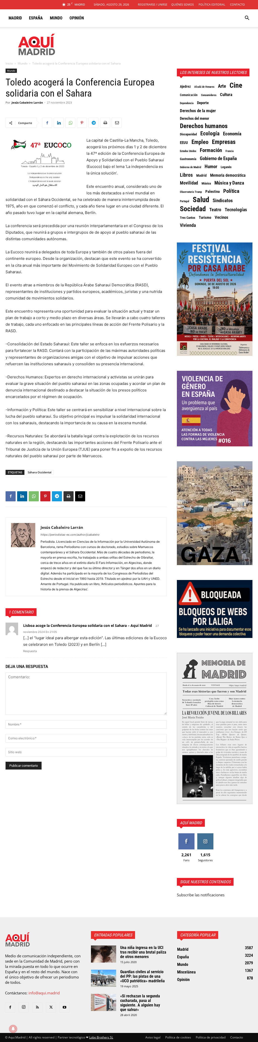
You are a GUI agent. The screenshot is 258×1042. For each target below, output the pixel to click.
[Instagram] (24, 1007)
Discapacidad (188, 134)
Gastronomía (188, 159)
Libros (186, 174)
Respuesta (30, 651)
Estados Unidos (188, 151)
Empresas (224, 141)
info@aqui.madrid (44, 992)
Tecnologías (236, 209)
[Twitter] (51, 1007)
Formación (211, 150)
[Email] (117, 123)
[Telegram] (93, 123)
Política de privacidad (210, 1037)
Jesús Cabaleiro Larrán (27, 102)
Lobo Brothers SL (101, 1037)
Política (231, 191)
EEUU (184, 142)
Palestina (212, 191)
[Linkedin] (59, 123)
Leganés (226, 167)
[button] (247, 18)
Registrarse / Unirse (152, 4)
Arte (222, 86)
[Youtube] (64, 1007)
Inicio (9, 63)
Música (206, 183)
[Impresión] (105, 123)
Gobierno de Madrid (190, 167)
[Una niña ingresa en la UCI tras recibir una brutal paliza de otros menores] (103, 954)
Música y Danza (229, 183)
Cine (236, 85)
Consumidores (208, 95)
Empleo (199, 142)
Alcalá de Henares (204, 86)
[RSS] (37, 1007)
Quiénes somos (182, 4)
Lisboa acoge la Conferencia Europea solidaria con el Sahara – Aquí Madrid (87, 625)
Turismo (205, 217)
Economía (232, 133)
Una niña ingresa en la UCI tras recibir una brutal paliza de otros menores (143, 952)
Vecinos (221, 217)
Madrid (15, 18)
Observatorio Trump (191, 192)
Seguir (205, 835)
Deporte (203, 103)
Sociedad (193, 208)
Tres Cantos (187, 218)
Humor (211, 166)
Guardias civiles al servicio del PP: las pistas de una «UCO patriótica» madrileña (142, 976)
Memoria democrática (228, 175)
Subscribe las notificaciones (200, 894)
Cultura (226, 94)
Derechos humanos (204, 126)
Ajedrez (185, 86)
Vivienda (188, 225)
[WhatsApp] (70, 123)
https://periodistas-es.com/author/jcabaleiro (70, 534)
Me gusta (186, 835)
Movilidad (189, 183)
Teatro (215, 209)
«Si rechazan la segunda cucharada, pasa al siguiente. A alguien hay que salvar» (140, 1003)
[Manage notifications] (13, 1029)
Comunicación (189, 95)
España (36, 18)
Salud (201, 199)
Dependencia (187, 103)
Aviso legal (152, 1037)
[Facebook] (47, 123)
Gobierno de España (218, 158)
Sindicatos (223, 200)
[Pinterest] (82, 123)
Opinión (77, 18)
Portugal (184, 201)
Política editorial (212, 4)
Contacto (237, 4)
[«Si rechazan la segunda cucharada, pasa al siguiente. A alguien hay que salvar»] (103, 1002)
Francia (229, 151)
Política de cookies (178, 1037)
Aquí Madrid (191, 822)
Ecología (209, 133)
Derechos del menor (194, 118)
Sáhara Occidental (39, 472)
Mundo (56, 18)
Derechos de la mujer (198, 110)
